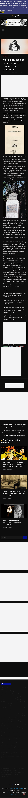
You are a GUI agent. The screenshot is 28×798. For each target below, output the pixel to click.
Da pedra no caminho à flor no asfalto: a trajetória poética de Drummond (14, 493)
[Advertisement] (14, 385)
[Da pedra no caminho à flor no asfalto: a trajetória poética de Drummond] (14, 476)
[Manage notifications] (24, 794)
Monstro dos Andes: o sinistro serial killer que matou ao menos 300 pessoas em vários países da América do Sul (13, 433)
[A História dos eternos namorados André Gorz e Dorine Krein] (14, 505)
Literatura (5, 56)
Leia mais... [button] (10, 10)
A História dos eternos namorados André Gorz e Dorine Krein (12, 522)
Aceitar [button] (2, 12)
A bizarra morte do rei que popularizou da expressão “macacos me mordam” (14, 426)
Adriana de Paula (20, 73)
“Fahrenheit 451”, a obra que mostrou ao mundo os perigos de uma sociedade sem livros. (14, 464)
